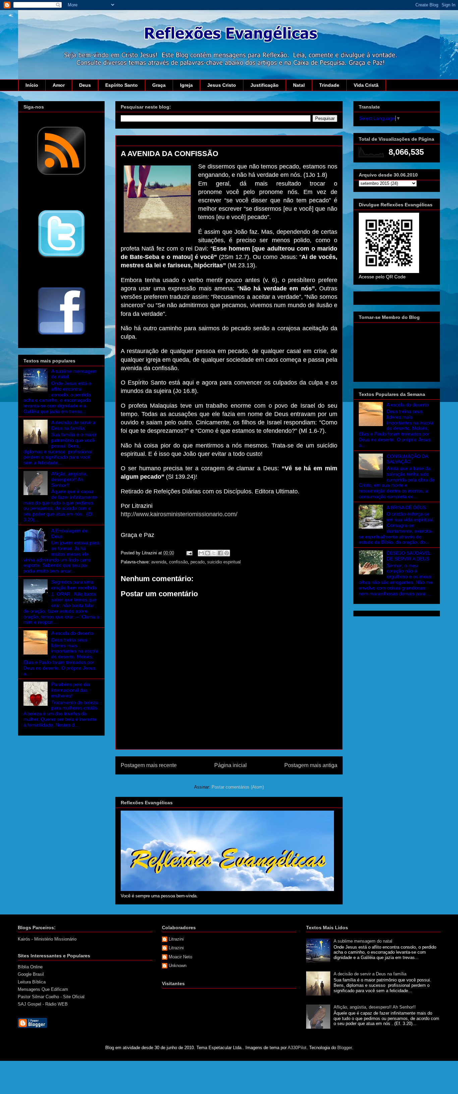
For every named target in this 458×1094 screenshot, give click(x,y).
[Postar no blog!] (207, 553)
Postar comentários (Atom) (238, 787)
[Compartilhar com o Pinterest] (226, 553)
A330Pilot (297, 1047)
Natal (299, 85)
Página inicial (230, 765)
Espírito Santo (121, 85)
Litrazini (176, 939)
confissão (178, 561)
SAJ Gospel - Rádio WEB (43, 1004)
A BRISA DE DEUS (406, 507)
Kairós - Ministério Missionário (47, 939)
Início (31, 85)
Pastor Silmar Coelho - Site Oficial (51, 996)
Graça (159, 85)
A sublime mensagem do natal (363, 941)
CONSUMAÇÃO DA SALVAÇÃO (407, 459)
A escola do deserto (72, 633)
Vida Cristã (366, 85)
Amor (59, 85)
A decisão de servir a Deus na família (73, 425)
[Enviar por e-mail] (201, 553)
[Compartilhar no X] (214, 553)
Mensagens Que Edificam (43, 989)
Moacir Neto (180, 956)
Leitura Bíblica (32, 981)
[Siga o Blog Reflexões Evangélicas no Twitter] (61, 257)
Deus (85, 85)
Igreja (186, 85)
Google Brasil (31, 974)
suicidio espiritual (224, 561)
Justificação (264, 85)
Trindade (329, 85)
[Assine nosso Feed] (61, 174)
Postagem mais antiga (310, 765)
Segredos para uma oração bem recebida (74, 584)
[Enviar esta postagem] (189, 552)
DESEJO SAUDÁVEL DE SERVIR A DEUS (409, 555)
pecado (197, 561)
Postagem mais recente (149, 765)
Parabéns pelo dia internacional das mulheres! (70, 690)
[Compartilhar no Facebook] (220, 553)
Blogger (344, 1047)
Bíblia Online (30, 966)
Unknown (177, 965)
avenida (158, 561)
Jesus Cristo (221, 85)
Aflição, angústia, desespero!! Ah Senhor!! (69, 479)
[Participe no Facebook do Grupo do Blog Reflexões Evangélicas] (61, 335)
